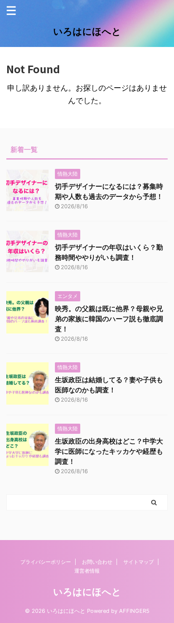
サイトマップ (138, 562)
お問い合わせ (97, 562)
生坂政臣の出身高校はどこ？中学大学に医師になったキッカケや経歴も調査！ (109, 451)
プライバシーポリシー (45, 562)
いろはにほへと (87, 31)
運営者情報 (87, 571)
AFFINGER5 (134, 611)
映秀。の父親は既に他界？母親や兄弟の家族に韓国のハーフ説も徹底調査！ (109, 318)
